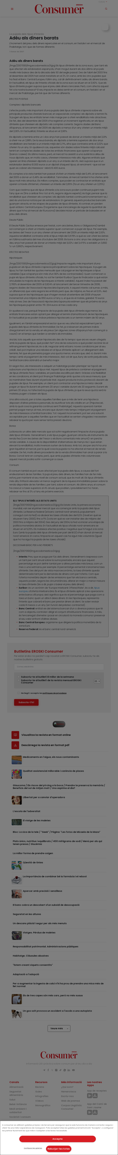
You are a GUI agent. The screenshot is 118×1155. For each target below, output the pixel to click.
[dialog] (59, 1138)
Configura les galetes (33, 1148)
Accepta (58, 1138)
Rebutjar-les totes (59, 1148)
